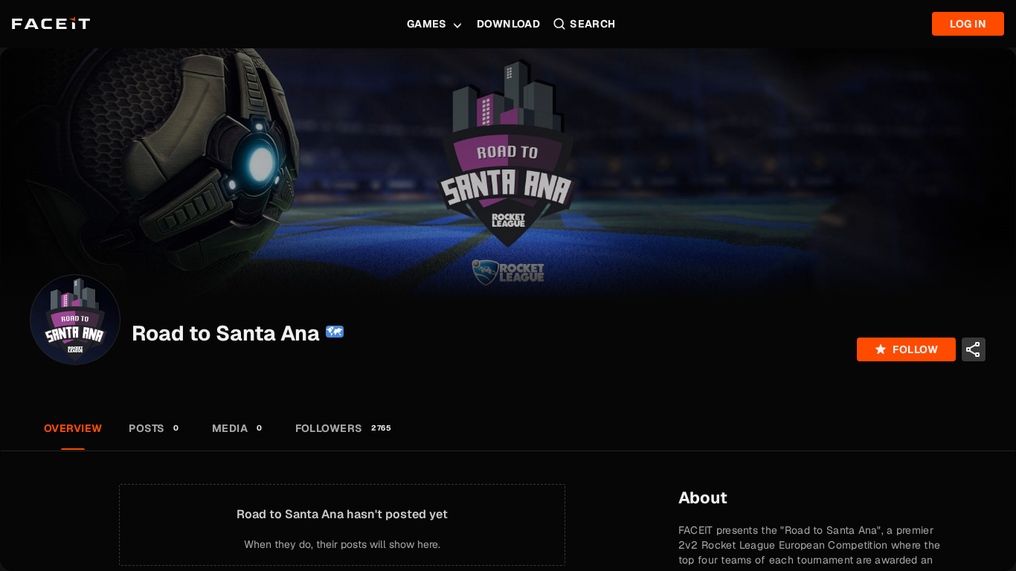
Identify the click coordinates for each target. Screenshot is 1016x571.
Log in (968, 23)
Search (593, 23)
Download (508, 23)
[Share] (974, 349)
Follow (915, 349)
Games (427, 23)
